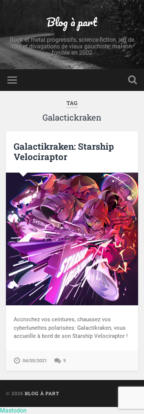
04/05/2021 (35, 360)
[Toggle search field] (132, 80)
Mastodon (13, 410)
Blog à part (72, 22)
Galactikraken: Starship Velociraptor (64, 151)
